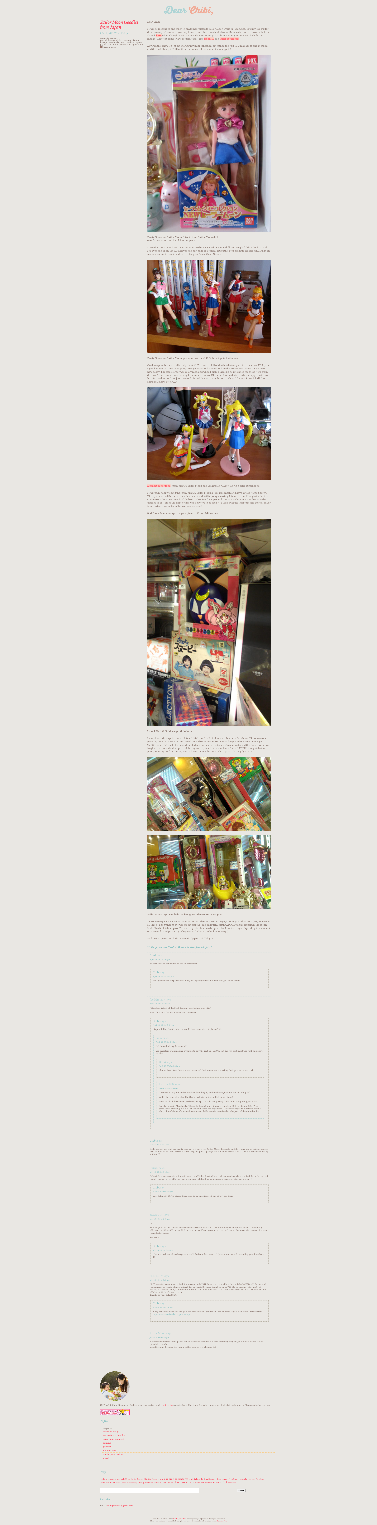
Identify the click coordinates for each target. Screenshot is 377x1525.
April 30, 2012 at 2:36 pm (166, 1042)
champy (140, 1479)
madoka (260, 1479)
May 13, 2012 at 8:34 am (163, 1250)
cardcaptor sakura (115, 1479)
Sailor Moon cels (229, 38)
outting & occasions (113, 1454)
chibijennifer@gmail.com (120, 1506)
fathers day (199, 1479)
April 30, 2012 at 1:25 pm (163, 976)
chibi (147, 1478)
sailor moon (113, 45)
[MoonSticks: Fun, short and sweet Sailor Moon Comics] (115, 1414)
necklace (132, 1483)
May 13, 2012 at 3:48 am (160, 1219)
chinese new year (156, 1479)
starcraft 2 (220, 1482)
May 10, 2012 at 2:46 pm (160, 1172)
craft (191, 1479)
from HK (209, 38)
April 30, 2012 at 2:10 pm (163, 1025)
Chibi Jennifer (179, 1519)
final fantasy (210, 1479)
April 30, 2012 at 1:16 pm (160, 959)
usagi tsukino (136, 45)
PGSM (103, 45)
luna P (103, 42)
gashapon (127, 40)
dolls (118, 40)
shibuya (124, 45)
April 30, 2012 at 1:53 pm (160, 1004)
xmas (233, 1483)
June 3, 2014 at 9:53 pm (159, 1337)
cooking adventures (176, 1478)
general (107, 1447)
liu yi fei (248, 1479)
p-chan (139, 1483)
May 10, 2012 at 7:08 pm (163, 1192)
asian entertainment (113, 1439)
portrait (156, 1483)
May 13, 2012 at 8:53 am (160, 1280)
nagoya (138, 42)
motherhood (109, 1450)
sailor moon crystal (202, 1482)
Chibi (156, 972)
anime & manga (108, 38)
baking (104, 1479)
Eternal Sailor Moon (159, 485)
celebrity (132, 1479)
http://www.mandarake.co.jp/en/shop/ (172, 1314)
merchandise (127, 42)
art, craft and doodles (114, 1435)
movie (118, 1483)
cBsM (124, 1479)
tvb (229, 1482)
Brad (153, 955)
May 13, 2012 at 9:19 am (163, 1308)
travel (106, 1458)
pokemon (148, 1482)
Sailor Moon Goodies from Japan (119, 25)
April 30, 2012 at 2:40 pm (169, 1066)
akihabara (110, 40)
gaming (107, 1443)
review (165, 1482)
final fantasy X (223, 1479)
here (159, 35)
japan (136, 40)
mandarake (113, 42)
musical (125, 1483)
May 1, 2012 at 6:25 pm (159, 1145)
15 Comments (109, 47)
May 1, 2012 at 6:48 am (168, 1088)
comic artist (167, 1405)
